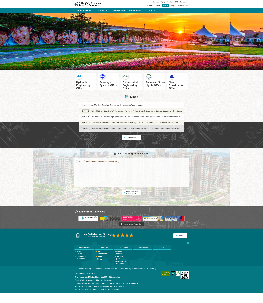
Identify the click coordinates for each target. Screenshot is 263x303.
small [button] (158, 5)
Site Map (156, 2)
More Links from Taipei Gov (132, 224)
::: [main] (75, 14)
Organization (102, 254)
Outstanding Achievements (82, 257)
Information (119, 10)
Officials (100, 259)
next (187, 67)
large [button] (173, 5)
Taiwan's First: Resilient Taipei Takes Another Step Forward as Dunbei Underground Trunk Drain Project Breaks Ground (132, 117)
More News (132, 137)
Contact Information (135, 10)
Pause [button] (75, 67)
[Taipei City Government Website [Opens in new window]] (178, 273)
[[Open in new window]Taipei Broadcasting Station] (88, 218)
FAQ (176, 2)
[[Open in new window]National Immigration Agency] (153, 218)
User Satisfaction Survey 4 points (127, 235)
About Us (102, 10)
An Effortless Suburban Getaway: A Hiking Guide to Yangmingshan (112, 105)
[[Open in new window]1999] (110, 218)
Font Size (150, 5)
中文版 (162, 2)
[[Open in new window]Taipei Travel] (131, 218)
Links (152, 10)
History (100, 251)
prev (79, 67)
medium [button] (165, 5)
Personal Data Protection (121, 263)
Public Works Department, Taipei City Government (88, 4)
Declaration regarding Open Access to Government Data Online (99, 269)
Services (119, 251)
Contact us (183, 2)
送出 (114, 240)
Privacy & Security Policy (135, 269)
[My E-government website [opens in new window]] (173, 273)
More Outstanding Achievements (132, 192)
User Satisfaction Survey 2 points (118, 235)
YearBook (120, 256)
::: (76, 2)
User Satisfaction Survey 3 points (123, 235)
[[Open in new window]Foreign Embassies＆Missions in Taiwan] (175, 218)
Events (79, 254)
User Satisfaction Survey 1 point (114, 235)
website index (187, 5)
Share (182, 5)
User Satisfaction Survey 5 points (131, 235)
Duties (99, 256)
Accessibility (151, 269)
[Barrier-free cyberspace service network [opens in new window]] (165, 273)
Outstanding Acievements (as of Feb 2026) (98, 162)
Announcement (84, 10)
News (79, 251)
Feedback (170, 2)
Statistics (119, 254)
